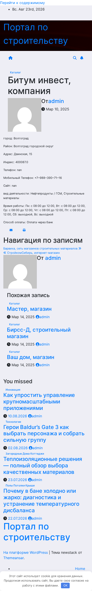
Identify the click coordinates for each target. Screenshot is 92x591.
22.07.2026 (18, 518)
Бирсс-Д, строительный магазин (39, 332)
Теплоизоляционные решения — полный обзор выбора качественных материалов (42, 465)
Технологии (13, 421)
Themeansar (13, 558)
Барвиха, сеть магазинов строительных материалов (40, 248)
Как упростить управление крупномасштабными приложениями (39, 401)
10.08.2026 (18, 416)
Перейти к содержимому (22, 2)
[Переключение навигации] (43, 58)
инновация (13, 389)
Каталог (15, 72)
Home (80, 568)
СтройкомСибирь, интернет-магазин (33, 252)
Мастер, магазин (29, 309)
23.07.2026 (18, 479)
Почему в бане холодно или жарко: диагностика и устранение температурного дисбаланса (41, 500)
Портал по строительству (36, 532)
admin (56, 101)
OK (65, 585)
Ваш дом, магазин (30, 357)
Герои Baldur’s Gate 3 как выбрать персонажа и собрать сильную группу (44, 433)
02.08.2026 (18, 448)
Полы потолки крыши (20, 485)
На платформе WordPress (26, 552)
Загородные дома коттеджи (25, 453)
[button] (75, 58)
